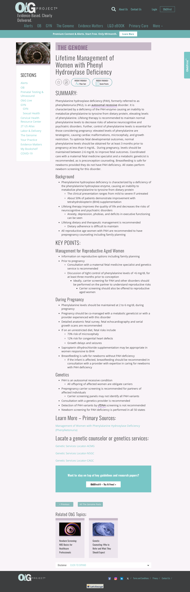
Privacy (155, 578)
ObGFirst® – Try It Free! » (103, 484)
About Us (123, 9)
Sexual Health (31, 113)
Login (154, 9)
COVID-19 (27, 153)
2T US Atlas (28, 126)
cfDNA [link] (102, 405)
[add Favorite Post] (59, 82)
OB (39, 25)
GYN (49, 25)
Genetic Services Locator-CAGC (75, 460)
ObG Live (26, 100)
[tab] (103, 565)
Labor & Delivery (31, 131)
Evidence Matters (90, 25)
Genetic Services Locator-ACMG (75, 446)
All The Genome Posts (90, 504)
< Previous (64, 504)
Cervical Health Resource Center (31, 119)
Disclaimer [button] (72, 565)
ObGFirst (167, 9)
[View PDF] (66, 82)
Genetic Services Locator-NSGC (75, 453)
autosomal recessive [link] (104, 105)
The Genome (65, 25)
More (157, 25)
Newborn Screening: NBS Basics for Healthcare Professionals (68, 546)
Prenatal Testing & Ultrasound (32, 94)
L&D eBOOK (116, 25)
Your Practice (29, 140)
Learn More (128, 34)
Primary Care (138, 25)
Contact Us (136, 9)
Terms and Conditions (141, 578)
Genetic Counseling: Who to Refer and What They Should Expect (102, 546)
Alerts (28, 25)
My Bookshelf (29, 149)
